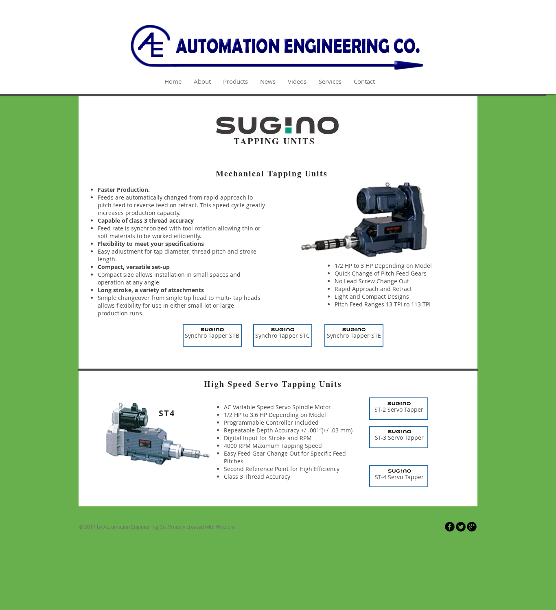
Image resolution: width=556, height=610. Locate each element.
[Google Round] (472, 527)
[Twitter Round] (461, 527)
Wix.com (225, 526)
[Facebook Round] (450, 527)
